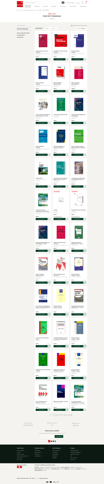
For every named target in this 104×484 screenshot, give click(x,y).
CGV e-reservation (73, 457)
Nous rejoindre (55, 454)
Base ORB (54, 457)
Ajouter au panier (41, 59)
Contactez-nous (76, 425)
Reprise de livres (38, 452)
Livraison (18, 452)
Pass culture (37, 454)
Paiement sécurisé (20, 454)
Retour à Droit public (21, 25)
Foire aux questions (20, 450)
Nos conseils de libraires (28, 425)
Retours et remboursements (22, 455)
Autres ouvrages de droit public (23, 33)
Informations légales (74, 450)
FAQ (52, 425)
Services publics (20, 37)
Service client (19, 459)
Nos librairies (55, 452)
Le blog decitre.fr (38, 455)
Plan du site (72, 459)
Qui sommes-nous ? (56, 450)
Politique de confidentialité (75, 452)
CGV (71, 455)
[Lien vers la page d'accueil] (20, 4)
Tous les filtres (39, 28)
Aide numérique (20, 457)
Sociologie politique (21, 35)
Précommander (59, 218)
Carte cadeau (37, 450)
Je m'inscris (59, 436)
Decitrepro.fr (55, 455)
